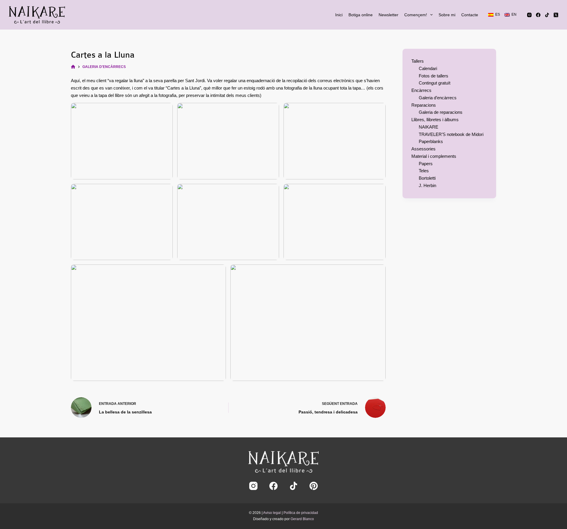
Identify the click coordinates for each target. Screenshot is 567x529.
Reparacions (423, 105)
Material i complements (433, 156)
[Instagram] (529, 15)
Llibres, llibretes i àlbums (435, 119)
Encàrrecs (421, 90)
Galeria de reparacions (440, 112)
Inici (339, 14)
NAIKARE (428, 126)
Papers (426, 163)
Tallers (417, 61)
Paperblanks (431, 141)
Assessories (423, 148)
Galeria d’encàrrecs (438, 97)
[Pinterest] (313, 486)
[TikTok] (547, 15)
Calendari (428, 68)
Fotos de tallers (433, 75)
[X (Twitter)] (556, 15)
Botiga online (360, 14)
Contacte (469, 14)
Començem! (415, 14)
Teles (424, 170)
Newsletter (388, 14)
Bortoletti (427, 178)
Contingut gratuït (434, 82)
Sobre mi (447, 14)
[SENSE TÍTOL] (73, 67)
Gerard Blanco (302, 519)
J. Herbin (427, 185)
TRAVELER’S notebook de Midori (451, 134)
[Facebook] (538, 15)
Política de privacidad (301, 513)
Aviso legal (272, 513)
